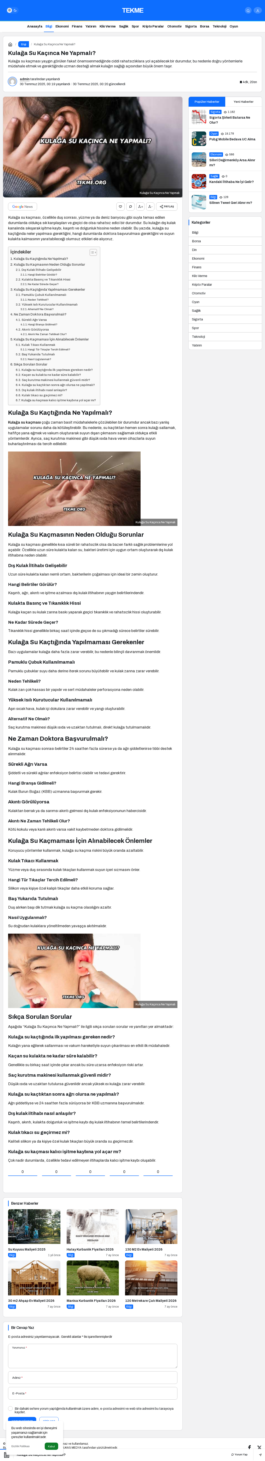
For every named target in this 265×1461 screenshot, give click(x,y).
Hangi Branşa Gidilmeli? (42, 324)
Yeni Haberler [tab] (243, 101)
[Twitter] (259, 1447)
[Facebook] (249, 1447)
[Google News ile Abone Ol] (22, 206)
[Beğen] (120, 206)
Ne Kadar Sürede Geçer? (43, 284)
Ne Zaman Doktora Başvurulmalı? (40, 314)
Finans (196, 267)
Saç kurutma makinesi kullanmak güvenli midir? (56, 380)
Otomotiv (199, 293)
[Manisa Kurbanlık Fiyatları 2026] (93, 1284)
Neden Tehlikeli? (38, 299)
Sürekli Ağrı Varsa (34, 319)
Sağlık (196, 310)
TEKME (132, 10)
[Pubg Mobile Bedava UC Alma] (225, 138)
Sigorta (197, 319)
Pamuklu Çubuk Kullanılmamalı (44, 294)
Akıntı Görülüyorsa (35, 329)
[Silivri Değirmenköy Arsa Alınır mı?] (225, 160)
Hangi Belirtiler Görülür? (42, 274)
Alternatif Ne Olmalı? (41, 309)
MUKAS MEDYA (71, 1447)
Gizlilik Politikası (20, 1446)
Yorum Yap (241, 1454)
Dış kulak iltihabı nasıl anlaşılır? (44, 390)
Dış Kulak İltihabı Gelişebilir (41, 269)
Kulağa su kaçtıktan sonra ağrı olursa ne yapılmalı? (58, 385)
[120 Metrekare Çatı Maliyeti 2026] (151, 1284)
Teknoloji (198, 336)
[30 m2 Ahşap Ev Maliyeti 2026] (34, 1284)
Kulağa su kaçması (24, 422)
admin (25, 79)
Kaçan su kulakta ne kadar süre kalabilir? (51, 374)
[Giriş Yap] (258, 10)
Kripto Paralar (202, 284)
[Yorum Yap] (130, 206)
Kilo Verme (199, 276)
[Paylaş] (257, 1454)
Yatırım (197, 345)
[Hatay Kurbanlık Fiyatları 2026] (93, 1233)
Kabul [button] (51, 1446)
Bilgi (195, 232)
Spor (195, 328)
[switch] (12, 10)
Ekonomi (198, 258)
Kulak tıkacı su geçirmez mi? (42, 395)
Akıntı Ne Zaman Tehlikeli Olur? (47, 334)
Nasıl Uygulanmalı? (39, 359)
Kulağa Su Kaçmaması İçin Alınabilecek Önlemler (51, 339)
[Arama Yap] (248, 10)
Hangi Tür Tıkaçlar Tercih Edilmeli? (49, 349)
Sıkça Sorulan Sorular (30, 364)
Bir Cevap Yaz (22, 1328)
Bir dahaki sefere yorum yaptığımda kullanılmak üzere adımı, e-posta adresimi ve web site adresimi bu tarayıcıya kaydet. (94, 1410)
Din (194, 250)
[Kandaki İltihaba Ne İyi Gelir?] (225, 181)
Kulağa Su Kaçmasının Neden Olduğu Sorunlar (49, 264)
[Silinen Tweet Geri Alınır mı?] (225, 202)
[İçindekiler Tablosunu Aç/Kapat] (91, 252)
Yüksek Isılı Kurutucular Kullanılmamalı (50, 304)
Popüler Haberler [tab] (207, 101)
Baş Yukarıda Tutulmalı (38, 354)
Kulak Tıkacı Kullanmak (38, 344)
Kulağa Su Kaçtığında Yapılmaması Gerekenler (49, 289)
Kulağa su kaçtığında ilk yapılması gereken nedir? (57, 370)
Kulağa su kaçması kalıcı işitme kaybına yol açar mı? (58, 400)
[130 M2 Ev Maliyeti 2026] (151, 1233)
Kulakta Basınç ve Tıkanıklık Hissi (46, 279)
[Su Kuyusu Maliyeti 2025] (34, 1233)
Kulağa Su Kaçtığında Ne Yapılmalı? (41, 258)
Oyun (195, 302)
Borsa (196, 241)
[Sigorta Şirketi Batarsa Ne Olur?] (225, 117)
